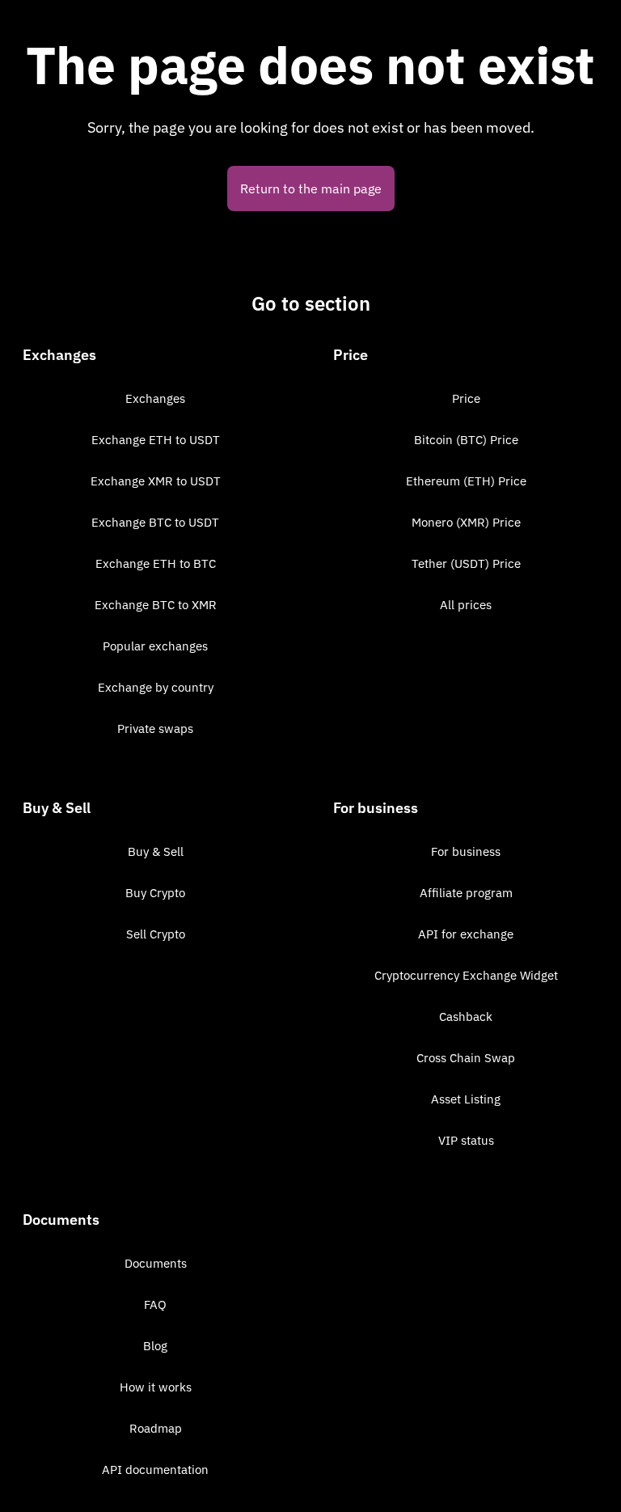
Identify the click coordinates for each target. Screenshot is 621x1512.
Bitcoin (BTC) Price (466, 439)
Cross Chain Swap (465, 1057)
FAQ (155, 1304)
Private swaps (155, 728)
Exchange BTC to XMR (156, 604)
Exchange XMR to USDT (156, 481)
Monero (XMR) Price (466, 522)
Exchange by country (155, 687)
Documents (156, 1263)
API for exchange (465, 934)
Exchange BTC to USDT (155, 522)
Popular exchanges (155, 646)
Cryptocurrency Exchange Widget (466, 975)
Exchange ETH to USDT (155, 439)
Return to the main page (311, 188)
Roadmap (155, 1428)
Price (466, 398)
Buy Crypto (155, 892)
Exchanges (155, 398)
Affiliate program (466, 892)
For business (466, 851)
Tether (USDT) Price (466, 563)
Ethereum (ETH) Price (466, 481)
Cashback (465, 1016)
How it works (156, 1387)
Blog (155, 1345)
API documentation (155, 1469)
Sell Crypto (155, 934)
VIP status (466, 1140)
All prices (466, 604)
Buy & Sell (156, 851)
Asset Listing (466, 1099)
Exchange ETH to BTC (155, 563)
